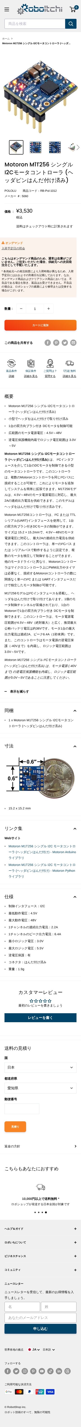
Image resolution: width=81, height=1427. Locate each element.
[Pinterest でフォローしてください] (33, 1371)
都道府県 (10, 1078)
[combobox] (34, 24)
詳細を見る (31, 376)
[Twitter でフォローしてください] (16, 1371)
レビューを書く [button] (40, 1018)
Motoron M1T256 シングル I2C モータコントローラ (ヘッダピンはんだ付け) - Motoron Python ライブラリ (42, 870)
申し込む (40, 1329)
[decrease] (21, 308)
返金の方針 (12, 1146)
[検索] (70, 24)
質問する (50, 376)
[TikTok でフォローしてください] (50, 1371)
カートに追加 (40, 325)
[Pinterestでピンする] (56, 343)
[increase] (48, 308)
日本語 (47, 1349)
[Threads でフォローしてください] (67, 1371)
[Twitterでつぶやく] (65, 343)
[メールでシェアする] (73, 343)
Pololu (10, 190)
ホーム (6, 38)
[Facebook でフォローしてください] (7, 1371)
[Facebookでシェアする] (48, 343)
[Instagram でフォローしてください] (25, 1371)
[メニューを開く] (6, 9)
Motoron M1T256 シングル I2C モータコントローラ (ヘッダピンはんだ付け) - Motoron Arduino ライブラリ (42, 852)
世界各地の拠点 (13, 1349)
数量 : (8, 308)
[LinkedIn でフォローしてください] (59, 1371)
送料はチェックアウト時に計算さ (39, 226)
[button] (78, 147)
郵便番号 (10, 1099)
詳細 (11, 376)
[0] (73, 9)
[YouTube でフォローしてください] (42, 1371)
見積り (15, 1126)
